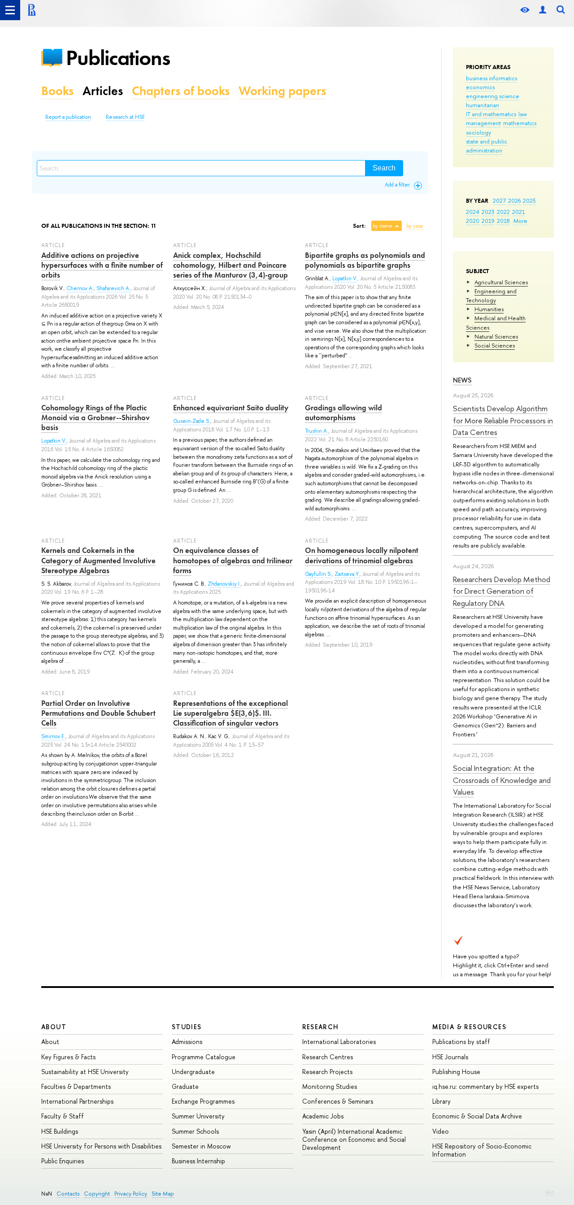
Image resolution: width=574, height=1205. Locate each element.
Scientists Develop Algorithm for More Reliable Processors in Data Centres (503, 420)
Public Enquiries (62, 1161)
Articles (103, 91)
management (483, 123)
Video (440, 1131)
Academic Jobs (323, 1116)
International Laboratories (339, 1041)
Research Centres (327, 1057)
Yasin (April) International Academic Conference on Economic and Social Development (354, 1139)
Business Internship (198, 1161)
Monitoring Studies (329, 1086)
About (53, 1026)
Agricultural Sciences (501, 282)
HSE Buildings (59, 1131)
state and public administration (486, 145)
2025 (529, 200)
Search (384, 168)
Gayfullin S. (318, 574)
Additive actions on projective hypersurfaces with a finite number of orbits (102, 265)
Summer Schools (195, 1131)
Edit (550, 1192)
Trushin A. (316, 431)
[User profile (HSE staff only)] (542, 10)
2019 (488, 221)
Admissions (187, 1041)
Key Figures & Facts (68, 1057)
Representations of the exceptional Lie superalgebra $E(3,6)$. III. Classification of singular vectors (230, 713)
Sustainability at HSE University (85, 1071)
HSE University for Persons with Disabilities (101, 1146)
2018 (503, 221)
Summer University (198, 1116)
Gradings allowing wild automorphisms (343, 412)
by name (382, 226)
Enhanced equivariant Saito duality (230, 408)
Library (441, 1101)
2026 (514, 200)
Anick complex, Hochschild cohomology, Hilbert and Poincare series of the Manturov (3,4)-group (230, 265)
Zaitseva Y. (347, 574)
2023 (488, 212)
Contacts (68, 1193)
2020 (472, 221)
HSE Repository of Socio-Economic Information (481, 1150)
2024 (472, 212)
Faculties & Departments (76, 1086)
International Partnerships (77, 1101)
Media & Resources (469, 1026)
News (462, 380)
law (522, 114)
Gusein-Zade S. (191, 421)
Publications (118, 57)
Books (57, 91)
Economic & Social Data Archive (477, 1116)
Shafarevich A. (113, 288)
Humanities (489, 309)
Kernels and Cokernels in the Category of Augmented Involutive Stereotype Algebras (98, 560)
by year (414, 226)
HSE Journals (450, 1057)
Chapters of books (181, 91)
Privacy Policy (130, 1193)
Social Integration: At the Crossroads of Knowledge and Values (502, 780)
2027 (499, 200)
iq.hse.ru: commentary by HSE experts (485, 1086)
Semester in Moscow (201, 1146)
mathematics (519, 123)
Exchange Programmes (203, 1101)
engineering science (492, 96)
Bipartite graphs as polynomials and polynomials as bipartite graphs (365, 260)
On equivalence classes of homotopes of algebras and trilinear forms (232, 560)
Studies (187, 1026)
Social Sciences (494, 345)
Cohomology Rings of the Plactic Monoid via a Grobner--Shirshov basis (95, 417)
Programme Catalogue (203, 1057)
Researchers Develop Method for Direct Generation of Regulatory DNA (501, 591)
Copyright (97, 1193)
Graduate (185, 1086)
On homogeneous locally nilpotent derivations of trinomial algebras (361, 555)
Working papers (282, 91)
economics (480, 87)
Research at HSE (125, 117)
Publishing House (456, 1071)
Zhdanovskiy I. (224, 583)
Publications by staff (461, 1041)
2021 (518, 212)
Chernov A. (80, 288)
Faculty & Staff (62, 1116)
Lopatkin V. (344, 278)
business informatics (491, 78)
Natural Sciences (496, 336)
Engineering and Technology (491, 295)
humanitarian (482, 105)
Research (320, 1026)
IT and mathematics (491, 114)
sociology (478, 132)
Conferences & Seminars (337, 1101)
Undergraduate (193, 1071)
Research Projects (327, 1071)
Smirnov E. (53, 736)
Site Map (163, 1193)
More (520, 221)
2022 (503, 212)
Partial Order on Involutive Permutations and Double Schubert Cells (98, 713)
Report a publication (68, 117)
